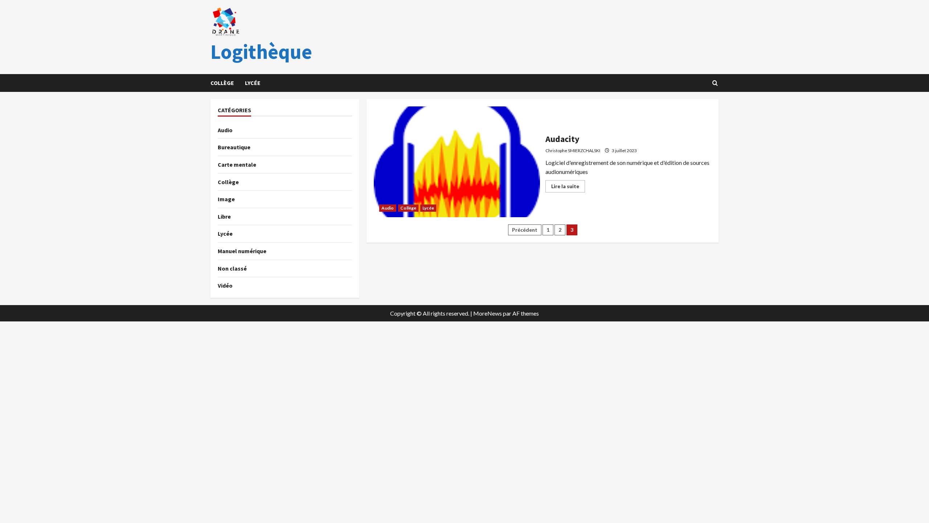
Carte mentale (237, 164)
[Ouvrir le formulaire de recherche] (715, 83)
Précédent (524, 230)
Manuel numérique (242, 251)
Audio (387, 208)
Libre (224, 216)
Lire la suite (568, 187)
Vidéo (225, 285)
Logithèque (261, 51)
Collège (222, 82)
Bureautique (234, 147)
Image (226, 199)
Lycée (253, 82)
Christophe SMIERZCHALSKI (572, 150)
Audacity (457, 161)
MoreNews (487, 313)
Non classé (232, 268)
